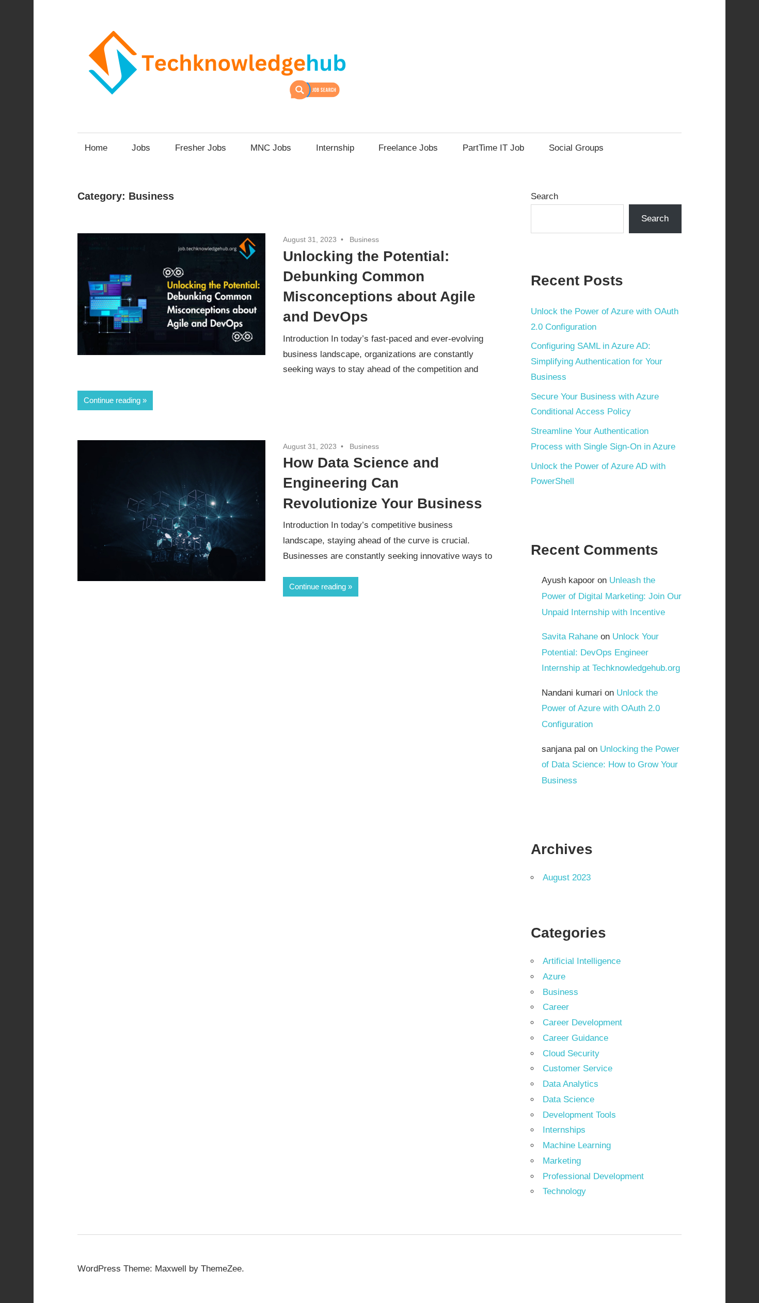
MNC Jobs (270, 148)
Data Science (568, 1099)
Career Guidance (575, 1038)
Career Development (582, 1022)
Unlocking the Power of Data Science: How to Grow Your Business (610, 764)
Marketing (562, 1161)
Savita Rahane (570, 636)
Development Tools (579, 1115)
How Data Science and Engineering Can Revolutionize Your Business (382, 483)
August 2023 (567, 877)
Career (556, 1007)
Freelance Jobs (408, 148)
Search (544, 196)
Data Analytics (570, 1084)
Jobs (141, 148)
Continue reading (112, 400)
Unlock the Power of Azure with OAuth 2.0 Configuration (601, 708)
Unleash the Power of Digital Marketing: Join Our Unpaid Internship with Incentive (612, 596)
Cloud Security (571, 1053)
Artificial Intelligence (582, 961)
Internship (335, 148)
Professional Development (593, 1176)
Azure (554, 977)
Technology (564, 1191)
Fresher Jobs (200, 148)
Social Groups (576, 148)
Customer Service (577, 1068)
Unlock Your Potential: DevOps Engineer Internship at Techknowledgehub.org (611, 652)
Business (364, 239)
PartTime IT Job (493, 148)
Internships (564, 1130)
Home (96, 148)
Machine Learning (577, 1145)
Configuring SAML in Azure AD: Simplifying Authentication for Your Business (596, 361)
